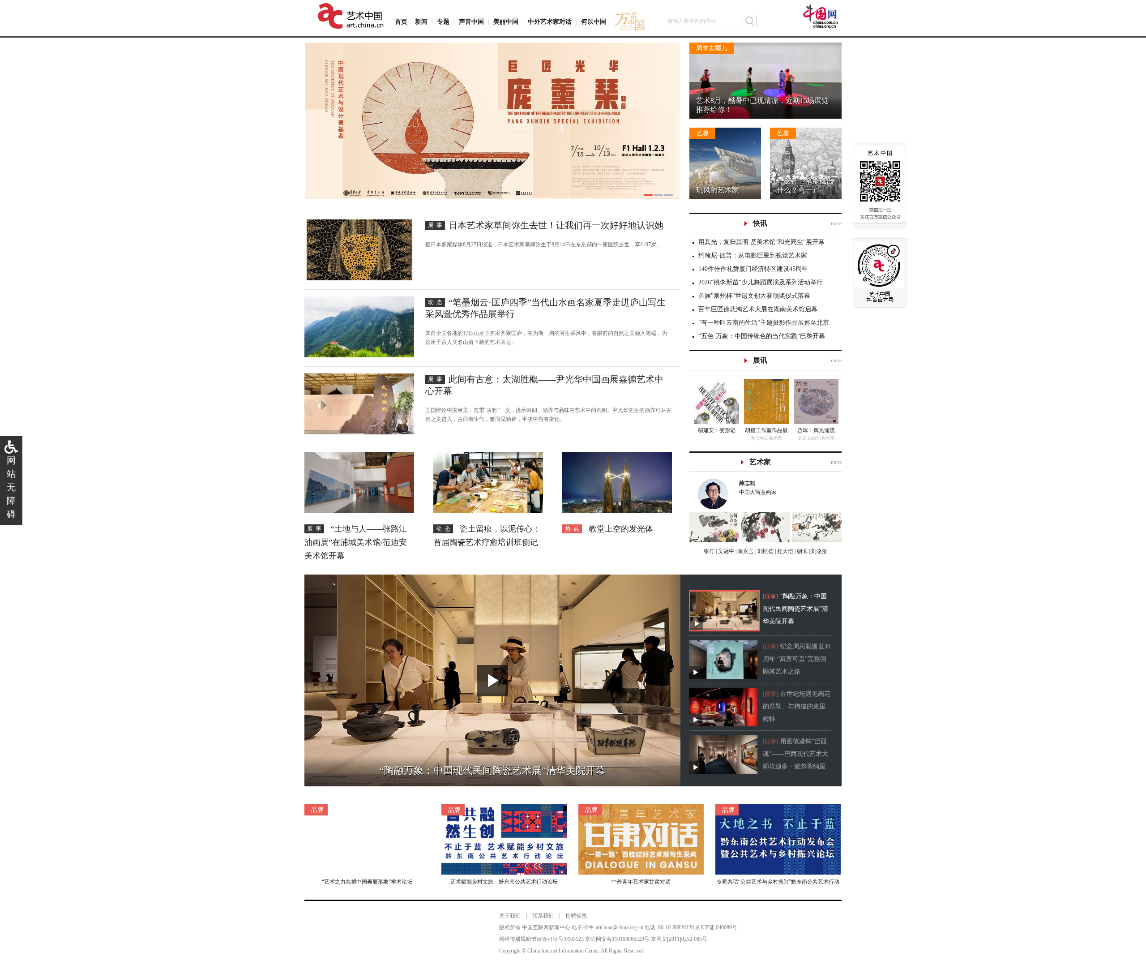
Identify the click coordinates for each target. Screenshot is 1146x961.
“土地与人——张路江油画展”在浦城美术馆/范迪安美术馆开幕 (355, 542)
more (836, 223)
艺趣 (702, 133)
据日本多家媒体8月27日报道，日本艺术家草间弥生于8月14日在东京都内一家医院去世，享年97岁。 (543, 244)
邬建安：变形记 (716, 430)
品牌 (317, 810)
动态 (436, 302)
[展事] (770, 596)
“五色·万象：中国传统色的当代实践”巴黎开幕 (761, 336)
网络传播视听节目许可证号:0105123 (541, 939)
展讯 (760, 360)
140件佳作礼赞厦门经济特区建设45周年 (753, 269)
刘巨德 (765, 551)
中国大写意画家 (758, 487)
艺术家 (760, 462)
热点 (573, 528)
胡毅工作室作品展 (766, 430)
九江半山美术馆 (766, 438)
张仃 (709, 551)
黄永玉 (745, 551)
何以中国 (593, 21)
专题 (443, 21)
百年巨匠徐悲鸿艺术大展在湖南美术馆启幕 (757, 309)
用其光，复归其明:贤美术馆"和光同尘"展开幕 (761, 242)
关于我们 (510, 916)
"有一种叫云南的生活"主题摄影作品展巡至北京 (763, 322)
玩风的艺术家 (717, 190)
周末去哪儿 (711, 48)
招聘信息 (576, 916)
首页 (401, 21)
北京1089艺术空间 (816, 438)
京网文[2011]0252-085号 (679, 939)
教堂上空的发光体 (621, 528)
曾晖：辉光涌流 (816, 430)
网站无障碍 (11, 487)
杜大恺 (784, 551)
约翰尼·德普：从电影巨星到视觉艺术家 (752, 255)
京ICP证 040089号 (716, 927)
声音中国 (471, 21)
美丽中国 (505, 21)
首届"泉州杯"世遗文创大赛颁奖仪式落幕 (754, 295)
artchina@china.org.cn (619, 927)
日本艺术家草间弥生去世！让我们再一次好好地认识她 (556, 225)
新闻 (421, 21)
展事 (436, 225)
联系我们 (543, 916)
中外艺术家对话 (550, 21)
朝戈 (801, 551)
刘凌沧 (819, 551)
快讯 (760, 223)
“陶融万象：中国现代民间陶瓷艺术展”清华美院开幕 (795, 609)
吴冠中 (725, 551)
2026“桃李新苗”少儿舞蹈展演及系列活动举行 (760, 282)
